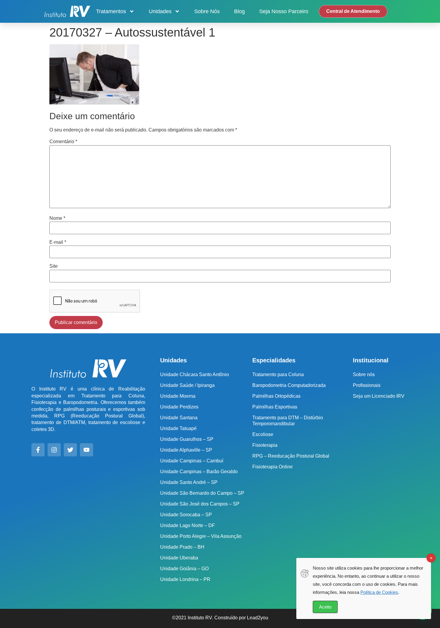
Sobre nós (207, 11)
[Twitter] (70, 449)
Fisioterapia (264, 445)
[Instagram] (54, 449)
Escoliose (262, 434)
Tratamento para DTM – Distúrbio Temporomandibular (287, 420)
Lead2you (257, 617)
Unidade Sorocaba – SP (186, 514)
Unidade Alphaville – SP (186, 450)
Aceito (325, 606)
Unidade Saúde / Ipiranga (187, 385)
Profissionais (366, 385)
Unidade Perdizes (179, 406)
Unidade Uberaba (179, 557)
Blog (239, 11)
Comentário (63, 141)
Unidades (160, 11)
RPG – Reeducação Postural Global (290, 455)
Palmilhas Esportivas (274, 406)
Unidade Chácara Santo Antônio (194, 374)
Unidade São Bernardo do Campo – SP (202, 493)
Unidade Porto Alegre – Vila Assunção (201, 536)
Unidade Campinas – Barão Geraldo (199, 471)
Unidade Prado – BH (182, 547)
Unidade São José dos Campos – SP (199, 503)
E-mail (57, 242)
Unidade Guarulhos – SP (186, 439)
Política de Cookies (379, 592)
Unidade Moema (177, 396)
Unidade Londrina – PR (185, 579)
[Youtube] (86, 449)
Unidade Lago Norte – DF (187, 525)
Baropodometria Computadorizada (289, 385)
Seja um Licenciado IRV (378, 396)
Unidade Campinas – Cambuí (191, 460)
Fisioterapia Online (272, 466)
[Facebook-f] (38, 449)
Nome (57, 218)
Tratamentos (111, 11)
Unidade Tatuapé (178, 428)
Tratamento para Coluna (278, 374)
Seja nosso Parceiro (283, 11)
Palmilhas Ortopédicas (276, 396)
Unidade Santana (179, 417)
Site (53, 266)
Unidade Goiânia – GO (184, 568)
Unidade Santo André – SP (189, 482)
